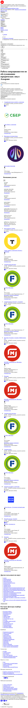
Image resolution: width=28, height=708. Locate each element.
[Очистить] (2, 47)
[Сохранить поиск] (2, 50)
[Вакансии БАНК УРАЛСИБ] (15, 154)
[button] (2, 27)
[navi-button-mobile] (2, 32)
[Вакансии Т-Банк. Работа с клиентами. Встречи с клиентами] (15, 241)
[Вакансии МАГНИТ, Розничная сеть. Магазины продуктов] (15, 353)
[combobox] (7, 44)
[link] (3, 24)
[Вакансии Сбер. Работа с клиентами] (15, 115)
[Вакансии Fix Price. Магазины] (15, 279)
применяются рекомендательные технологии (12, 694)
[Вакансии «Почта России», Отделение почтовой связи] (15, 500)
